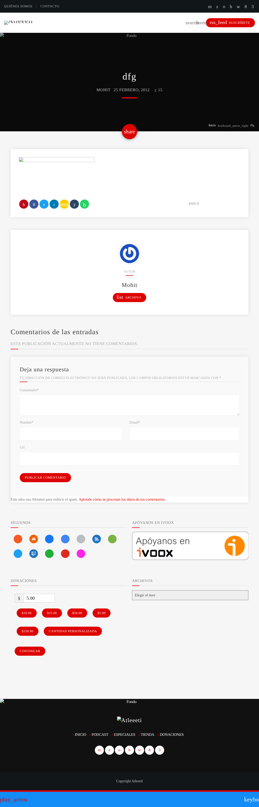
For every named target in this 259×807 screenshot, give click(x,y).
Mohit (104, 90)
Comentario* (29, 390)
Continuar (30, 651)
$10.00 (27, 613)
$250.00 (27, 631)
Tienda (147, 735)
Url (22, 448)
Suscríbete (230, 22)
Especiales (124, 735)
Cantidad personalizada (73, 631)
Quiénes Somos (18, 6)
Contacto (49, 6)
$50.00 (77, 613)
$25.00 (52, 613)
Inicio (212, 125)
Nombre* (26, 423)
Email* (135, 423)
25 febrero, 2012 (132, 90)
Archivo (129, 297)
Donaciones (172, 735)
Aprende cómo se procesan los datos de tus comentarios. (122, 499)
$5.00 (102, 613)
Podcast (100, 735)
